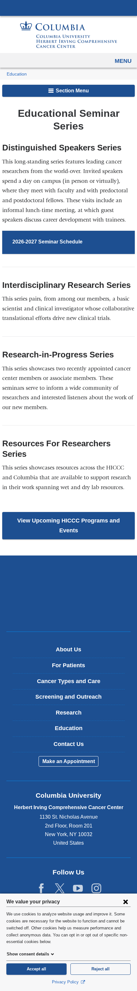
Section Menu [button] (71, 90)
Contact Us (69, 744)
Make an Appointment (68, 761)
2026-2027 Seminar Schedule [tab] (47, 241)
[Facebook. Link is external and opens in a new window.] (41, 888)
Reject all (100, 969)
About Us (68, 649)
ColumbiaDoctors (68, 613)
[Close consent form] (125, 901)
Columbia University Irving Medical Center (68, 8)
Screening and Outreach (68, 697)
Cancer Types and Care (68, 681)
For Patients (68, 665)
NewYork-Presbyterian (68, 593)
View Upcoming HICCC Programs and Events (68, 525)
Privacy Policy (66, 982)
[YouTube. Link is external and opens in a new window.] (78, 888)
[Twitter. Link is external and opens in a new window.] (59, 888)
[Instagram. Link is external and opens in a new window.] (96, 888)
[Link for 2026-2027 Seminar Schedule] (88, 242)
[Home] (68, 34)
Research (69, 712)
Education (17, 74)
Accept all (36, 969)
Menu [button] (123, 61)
